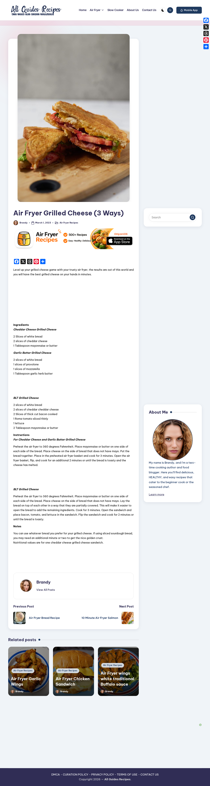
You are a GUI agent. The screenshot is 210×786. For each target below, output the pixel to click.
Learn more (156, 494)
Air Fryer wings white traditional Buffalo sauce (117, 679)
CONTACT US (149, 774)
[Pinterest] (206, 40)
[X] (206, 27)
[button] (189, 10)
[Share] (206, 46)
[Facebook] (206, 20)
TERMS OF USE (127, 774)
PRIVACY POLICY (102, 774)
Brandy (43, 582)
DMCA (55, 774)
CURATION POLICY (75, 774)
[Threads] (206, 33)
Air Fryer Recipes (69, 222)
